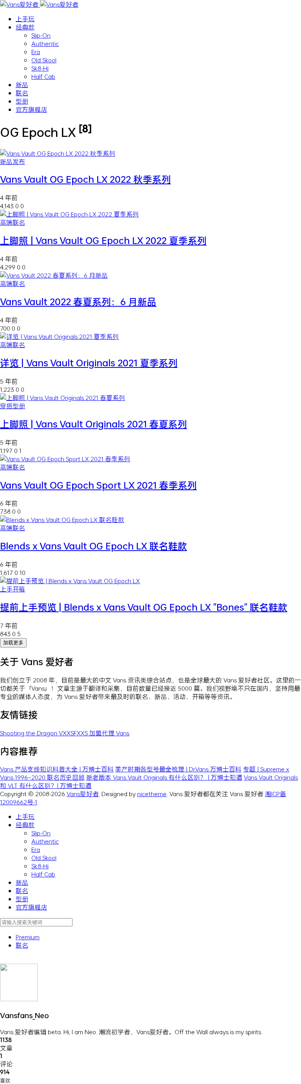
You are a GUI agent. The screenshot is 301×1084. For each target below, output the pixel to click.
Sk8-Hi (40, 68)
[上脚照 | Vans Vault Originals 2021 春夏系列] (62, 397)
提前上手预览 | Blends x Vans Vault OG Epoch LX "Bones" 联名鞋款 (143, 607)
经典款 (25, 27)
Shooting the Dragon (29, 733)
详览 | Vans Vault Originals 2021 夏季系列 (89, 362)
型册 (22, 101)
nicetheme (152, 793)
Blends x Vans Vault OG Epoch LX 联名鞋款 (93, 546)
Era (35, 51)
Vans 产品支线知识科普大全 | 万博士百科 (57, 769)
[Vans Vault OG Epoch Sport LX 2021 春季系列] (65, 459)
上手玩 (25, 19)
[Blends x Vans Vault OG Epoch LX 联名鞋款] (62, 519)
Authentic (45, 43)
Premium (28, 937)
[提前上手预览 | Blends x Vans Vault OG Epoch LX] (70, 581)
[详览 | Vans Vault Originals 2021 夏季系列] (59, 336)
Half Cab (43, 76)
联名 (22, 93)
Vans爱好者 (83, 793)
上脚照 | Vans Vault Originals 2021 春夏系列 (93, 424)
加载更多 (13, 643)
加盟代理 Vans (109, 733)
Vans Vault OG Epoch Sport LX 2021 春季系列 (98, 485)
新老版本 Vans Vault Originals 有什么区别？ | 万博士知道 (164, 777)
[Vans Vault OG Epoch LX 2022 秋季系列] (57, 153)
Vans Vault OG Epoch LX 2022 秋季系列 (85, 179)
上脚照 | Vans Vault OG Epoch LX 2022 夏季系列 (103, 240)
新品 (22, 84)
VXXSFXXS (74, 733)
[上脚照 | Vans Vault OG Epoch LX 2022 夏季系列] (69, 214)
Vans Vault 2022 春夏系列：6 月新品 (78, 301)
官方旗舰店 (31, 109)
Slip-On (41, 35)
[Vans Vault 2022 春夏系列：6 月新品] (54, 275)
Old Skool (43, 60)
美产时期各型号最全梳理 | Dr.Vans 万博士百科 (178, 769)
